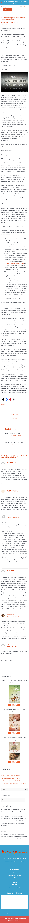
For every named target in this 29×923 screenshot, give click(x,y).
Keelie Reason (10, 614)
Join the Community (14, 887)
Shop (14, 880)
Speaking (14, 882)
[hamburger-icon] (20, 7)
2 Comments (7, 435)
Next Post (14, 418)
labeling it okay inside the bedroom (14, 263)
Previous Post (14, 414)
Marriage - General (15, 22)
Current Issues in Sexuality (15, 435)
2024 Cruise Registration (14, 875)
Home (14, 873)
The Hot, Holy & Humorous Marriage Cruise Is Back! (14, 783)
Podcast (14, 884)
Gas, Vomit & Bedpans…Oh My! (14, 442)
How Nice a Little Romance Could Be (10, 773)
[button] (25, 7)
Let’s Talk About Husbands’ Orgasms (10, 775)
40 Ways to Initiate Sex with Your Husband (11, 780)
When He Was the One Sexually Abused (10, 778)
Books (14, 877)
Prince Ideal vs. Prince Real (12, 433)
